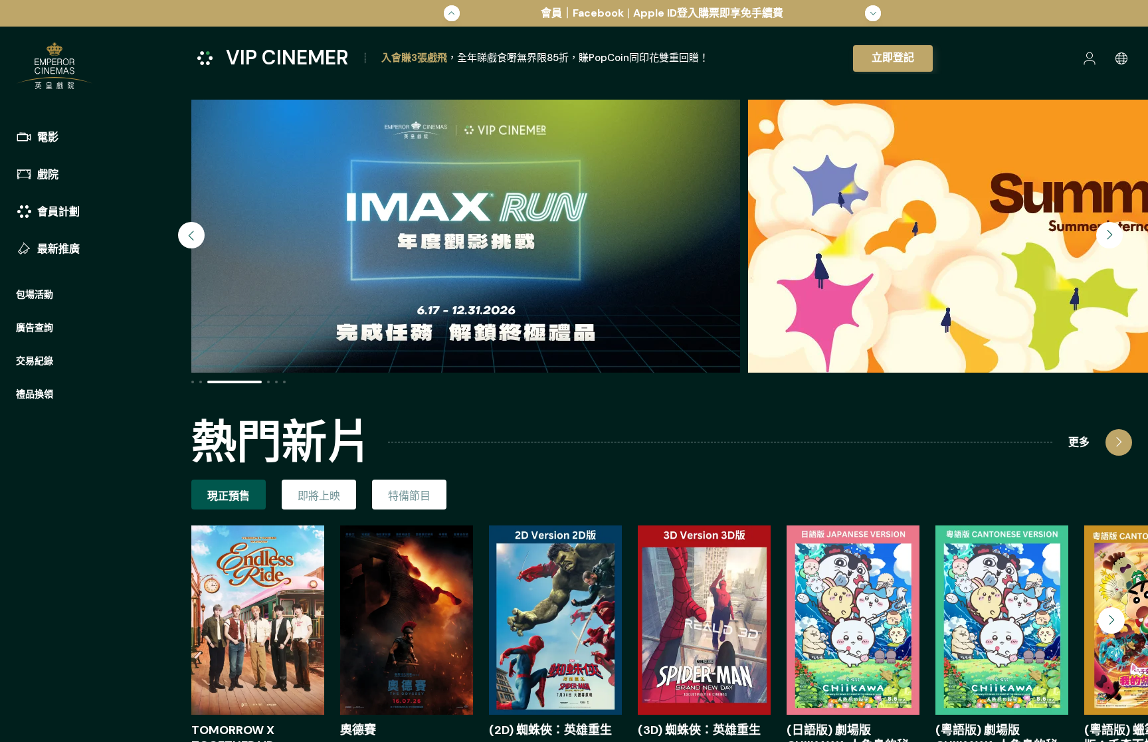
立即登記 (893, 57)
